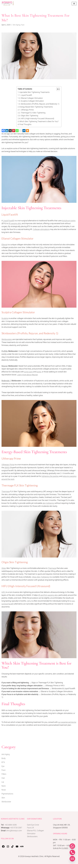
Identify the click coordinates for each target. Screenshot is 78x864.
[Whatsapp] (17, 130)
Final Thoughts (25, 124)
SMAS (6, 467)
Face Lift (30, 828)
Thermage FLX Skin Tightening (33, 113)
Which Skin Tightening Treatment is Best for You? (38, 121)
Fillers (4, 774)
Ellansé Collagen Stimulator (32, 98)
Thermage (6, 491)
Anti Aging (16, 25)
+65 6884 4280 (11, 825)
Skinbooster (6, 802)
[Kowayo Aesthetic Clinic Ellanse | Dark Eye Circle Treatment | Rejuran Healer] (8, 3)
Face (22, 25)
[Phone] (72, 852)
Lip (3, 782)
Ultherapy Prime (27, 110)
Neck (4, 786)
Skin (3, 798)
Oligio (4, 568)
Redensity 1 (6, 381)
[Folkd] (23, 130)
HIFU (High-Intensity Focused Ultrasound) (37, 118)
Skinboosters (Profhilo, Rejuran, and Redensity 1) (40, 104)
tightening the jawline (50, 476)
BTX (3, 762)
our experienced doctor (67, 722)
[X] (10, 130)
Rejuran (5, 366)
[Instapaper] (20, 130)
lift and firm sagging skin (48, 595)
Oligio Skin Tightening (29, 115)
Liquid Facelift (26, 95)
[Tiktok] (12, 846)
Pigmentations (7, 794)
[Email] (72, 858)
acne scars (28, 372)
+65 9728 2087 (16, 828)
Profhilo (5, 351)
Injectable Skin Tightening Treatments (34, 92)
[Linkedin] (6, 130)
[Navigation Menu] (74, 3)
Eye (3, 766)
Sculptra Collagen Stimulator (32, 101)
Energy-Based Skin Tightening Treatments (36, 107)
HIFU (4, 592)
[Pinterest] (13, 130)
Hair (3, 778)
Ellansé (4, 244)
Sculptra (5, 318)
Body (4, 758)
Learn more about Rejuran (27, 375)
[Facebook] (3, 130)
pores (39, 372)
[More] (27, 130)
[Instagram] (8, 846)
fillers (42, 247)
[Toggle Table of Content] (57, 89)
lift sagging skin (15, 223)
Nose (4, 790)
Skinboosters (7, 339)
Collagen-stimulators (41, 229)
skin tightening (48, 503)
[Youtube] (17, 846)
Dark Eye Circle (33, 825)
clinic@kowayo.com (14, 830)
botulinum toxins (68, 221)
